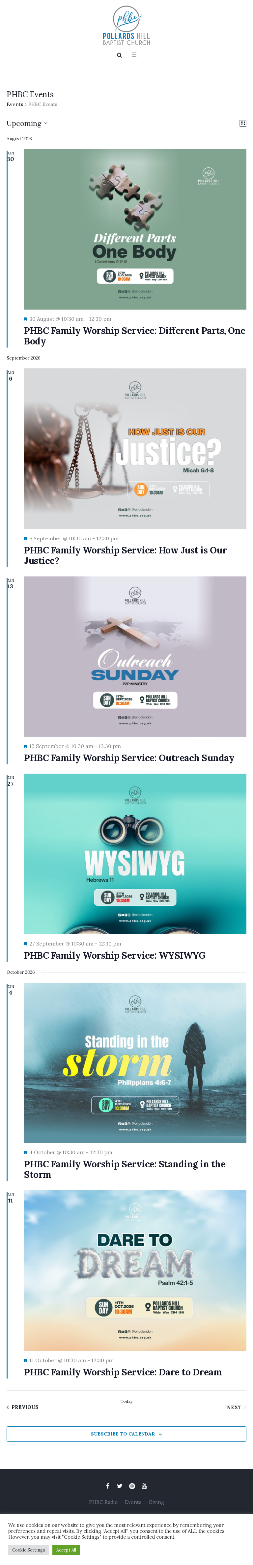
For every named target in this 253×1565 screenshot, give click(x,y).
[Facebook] (108, 1486)
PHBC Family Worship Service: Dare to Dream (123, 1372)
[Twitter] (120, 1486)
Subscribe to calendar (123, 1434)
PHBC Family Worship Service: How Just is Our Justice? (125, 555)
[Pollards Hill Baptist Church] (126, 25)
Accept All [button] (66, 1550)
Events (15, 104)
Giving (156, 1502)
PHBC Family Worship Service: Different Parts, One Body (134, 336)
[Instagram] (132, 1486)
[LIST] (241, 123)
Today (126, 1401)
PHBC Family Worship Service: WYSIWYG (114, 955)
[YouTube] (144, 1486)
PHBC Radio (103, 1502)
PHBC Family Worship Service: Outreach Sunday (129, 758)
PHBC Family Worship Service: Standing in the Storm (124, 1169)
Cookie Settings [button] (28, 1550)
